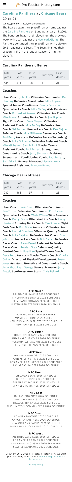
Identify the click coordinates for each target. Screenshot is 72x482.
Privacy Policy (36, 464)
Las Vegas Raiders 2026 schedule (36, 365)
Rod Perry (9, 137)
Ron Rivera (56, 211)
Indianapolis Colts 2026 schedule (36, 338)
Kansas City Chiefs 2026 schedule (36, 358)
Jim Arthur (9, 267)
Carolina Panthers (19, 13)
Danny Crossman (50, 105)
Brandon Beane (40, 165)
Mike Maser (10, 117)
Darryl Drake (20, 219)
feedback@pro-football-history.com (47, 458)
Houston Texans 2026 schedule (36, 335)
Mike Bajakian (20, 235)
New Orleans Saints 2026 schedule (36, 423)
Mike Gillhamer (32, 133)
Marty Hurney (51, 161)
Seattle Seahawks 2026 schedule (36, 446)
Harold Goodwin (22, 231)
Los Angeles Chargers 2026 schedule (36, 362)
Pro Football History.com (41, 4)
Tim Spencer (53, 223)
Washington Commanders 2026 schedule (36, 406)
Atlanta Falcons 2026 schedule (36, 416)
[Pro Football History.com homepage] (18, 4)
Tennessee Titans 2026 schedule (36, 345)
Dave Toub (9, 255)
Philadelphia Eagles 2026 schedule (36, 402)
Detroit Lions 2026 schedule (36, 379)
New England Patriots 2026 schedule (36, 321)
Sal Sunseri (19, 129)
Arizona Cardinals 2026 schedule (36, 436)
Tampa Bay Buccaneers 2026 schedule (36, 426)
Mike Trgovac (53, 101)
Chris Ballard (51, 271)
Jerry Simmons (39, 153)
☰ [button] (4, 4)
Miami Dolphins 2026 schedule (36, 317)
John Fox (25, 97)
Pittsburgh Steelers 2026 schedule (36, 304)
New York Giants (48, 39)
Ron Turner (10, 211)
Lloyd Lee (29, 251)
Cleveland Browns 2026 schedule (36, 301)
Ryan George (25, 267)
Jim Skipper (55, 117)
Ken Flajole (60, 129)
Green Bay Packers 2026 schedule (36, 382)
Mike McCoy (38, 109)
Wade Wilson (39, 215)
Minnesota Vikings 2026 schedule (36, 385)
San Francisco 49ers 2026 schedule (36, 443)
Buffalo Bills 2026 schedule (36, 314)
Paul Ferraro (33, 149)
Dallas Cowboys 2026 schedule (36, 396)
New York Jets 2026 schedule (36, 324)
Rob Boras (25, 227)
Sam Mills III (30, 145)
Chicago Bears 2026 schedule (36, 375)
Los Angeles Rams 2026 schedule (36, 440)
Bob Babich (47, 239)
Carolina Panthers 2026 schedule (36, 419)
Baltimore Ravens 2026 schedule (36, 294)
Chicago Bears (53, 13)
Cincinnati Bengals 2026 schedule (36, 297)
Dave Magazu (35, 121)
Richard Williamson (24, 113)
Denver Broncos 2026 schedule (36, 355)
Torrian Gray (29, 247)
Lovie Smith (27, 207)
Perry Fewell (28, 243)
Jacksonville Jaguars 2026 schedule (36, 341)
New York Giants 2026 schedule (36, 399)
